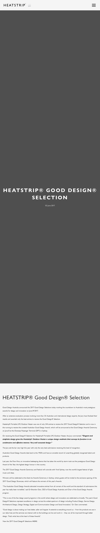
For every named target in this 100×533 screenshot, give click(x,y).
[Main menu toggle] (94, 5)
